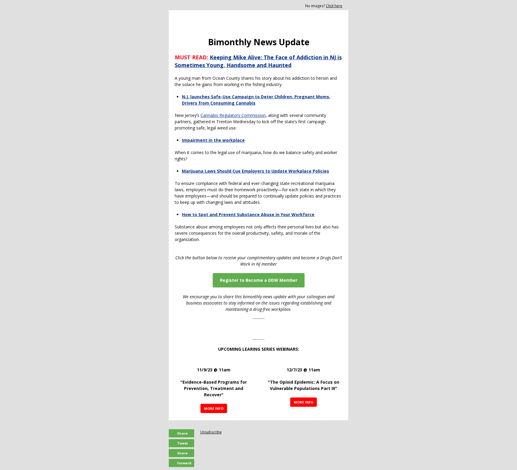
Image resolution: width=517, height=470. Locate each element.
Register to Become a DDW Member (258, 280)
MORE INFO (213, 408)
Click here (334, 5)
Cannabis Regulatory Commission (233, 115)
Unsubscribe (211, 432)
